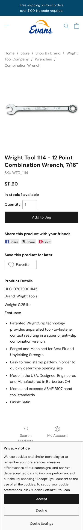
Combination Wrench (22, 65)
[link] (41, 521)
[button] (41, 26)
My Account (57, 435)
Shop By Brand (48, 53)
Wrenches (43, 59)
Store (25, 53)
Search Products (25, 438)
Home (10, 53)
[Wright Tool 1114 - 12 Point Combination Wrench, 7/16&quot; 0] (41, 110)
